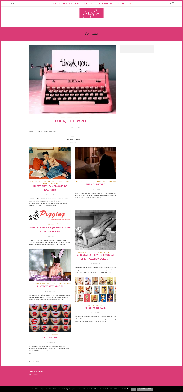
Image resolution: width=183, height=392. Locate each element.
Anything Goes (59, 117)
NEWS (78, 3)
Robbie (56, 3)
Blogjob (67, 3)
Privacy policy (145, 389)
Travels (46, 183)
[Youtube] (11, 3)
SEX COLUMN (50, 338)
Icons (77, 117)
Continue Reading (73, 139)
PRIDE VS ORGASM (95, 308)
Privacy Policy (33, 374)
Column (70, 117)
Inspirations (105, 3)
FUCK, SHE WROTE (73, 121)
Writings (89, 3)
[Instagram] (13, 3)
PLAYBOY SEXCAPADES (50, 287)
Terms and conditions (36, 371)
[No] (181, 389)
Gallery (121, 3)
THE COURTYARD (95, 185)
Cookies (31, 378)
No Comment (72, 142)
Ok (133, 389)
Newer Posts (36, 361)
